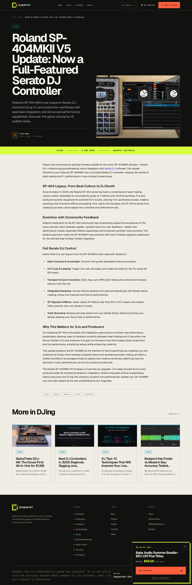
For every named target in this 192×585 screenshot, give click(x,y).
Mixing (56, 394)
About (151, 514)
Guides (114, 524)
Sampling (67, 394)
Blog (69, 5)
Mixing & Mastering (84, 539)
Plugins (79, 5)
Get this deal (145, 571)
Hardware (80, 524)
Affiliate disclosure (156, 524)
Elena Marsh (24, 134)
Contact (151, 529)
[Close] (185, 546)
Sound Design (81, 529)
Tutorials (79, 550)
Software (80, 514)
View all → (174, 414)
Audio (78, 394)
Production (89, 394)
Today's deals (170, 5)
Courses (114, 529)
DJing (20, 17)
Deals (90, 5)
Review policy (154, 519)
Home (60, 5)
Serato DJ (109, 168)
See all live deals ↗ (160, 578)
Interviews (80, 555)
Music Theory (81, 544)
